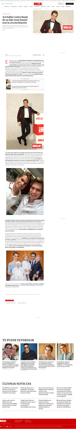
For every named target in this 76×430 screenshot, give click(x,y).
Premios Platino (10, 302)
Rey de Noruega (23, 0)
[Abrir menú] (3, 3)
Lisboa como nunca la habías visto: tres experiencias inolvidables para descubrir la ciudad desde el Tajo (9, 403)
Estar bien (37, 6)
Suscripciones (19, 420)
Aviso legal (18, 426)
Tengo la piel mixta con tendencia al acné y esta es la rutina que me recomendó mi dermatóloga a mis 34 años (28, 403)
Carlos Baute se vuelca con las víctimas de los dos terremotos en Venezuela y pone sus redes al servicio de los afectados (47, 364)
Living (48, 6)
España (60, 3)
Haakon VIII (28, 0)
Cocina (31, 6)
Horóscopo (68, 6)
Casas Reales (14, 6)
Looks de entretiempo (52, 0)
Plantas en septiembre (65, 0)
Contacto (27, 420)
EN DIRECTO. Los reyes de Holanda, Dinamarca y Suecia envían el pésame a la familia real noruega (10, 390)
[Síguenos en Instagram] (0, 426)
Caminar (47, 0)
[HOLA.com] (38, 4)
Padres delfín (59, 0)
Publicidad (18, 421)
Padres (62, 6)
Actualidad (6, 6)
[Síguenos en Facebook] (3, 426)
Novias (57, 6)
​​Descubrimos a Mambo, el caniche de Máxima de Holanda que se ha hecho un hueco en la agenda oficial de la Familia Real (64, 403)
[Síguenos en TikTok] (7, 426)
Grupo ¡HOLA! (28, 421)
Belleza (25, 6)
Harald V (32, 0)
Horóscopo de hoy (72, 0)
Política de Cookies (29, 426)
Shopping (43, 6)
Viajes (53, 6)
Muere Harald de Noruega (9, 0)
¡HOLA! (6, 54)
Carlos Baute (22, 302)
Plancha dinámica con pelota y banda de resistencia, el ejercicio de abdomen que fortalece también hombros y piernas (46, 404)
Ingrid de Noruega (17, 0)
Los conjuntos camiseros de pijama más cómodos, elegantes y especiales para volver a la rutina (25, 87)
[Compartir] (43, 55)
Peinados (35, 0)
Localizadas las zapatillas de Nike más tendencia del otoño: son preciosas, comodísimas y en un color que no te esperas (26, 81)
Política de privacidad (43, 426)
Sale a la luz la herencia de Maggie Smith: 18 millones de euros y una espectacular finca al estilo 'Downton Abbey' (46, 391)
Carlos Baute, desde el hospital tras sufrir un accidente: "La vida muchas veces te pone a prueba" (64, 364)
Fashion (20, 6)
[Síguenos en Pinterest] (11, 426)
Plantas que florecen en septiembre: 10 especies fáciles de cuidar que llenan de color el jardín (28, 390)
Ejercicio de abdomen (41, 0)
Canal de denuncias (57, 426)
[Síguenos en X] (5, 426)
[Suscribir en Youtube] (9, 426)
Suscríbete (70, 3)
